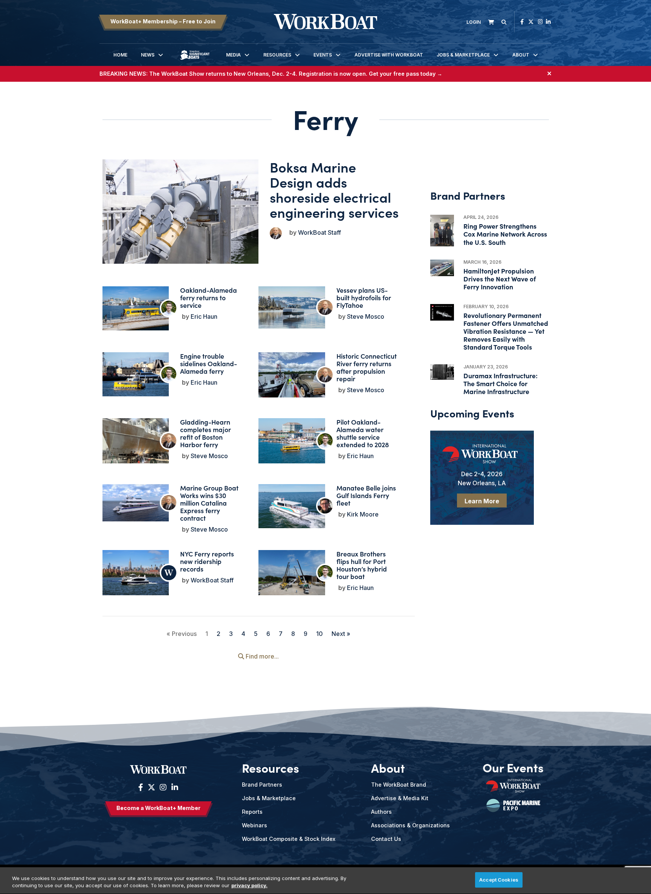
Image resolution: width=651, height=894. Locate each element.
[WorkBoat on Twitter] (530, 21)
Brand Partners (262, 784)
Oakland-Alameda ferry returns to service (208, 297)
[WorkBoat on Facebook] (522, 21)
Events (322, 55)
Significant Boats (194, 60)
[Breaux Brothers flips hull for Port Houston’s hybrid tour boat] (291, 575)
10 (319, 633)
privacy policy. (249, 886)
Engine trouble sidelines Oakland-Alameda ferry (208, 363)
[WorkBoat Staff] (168, 572)
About (520, 55)
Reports (252, 811)
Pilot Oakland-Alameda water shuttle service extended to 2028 (362, 433)
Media (233, 55)
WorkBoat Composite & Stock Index (288, 839)
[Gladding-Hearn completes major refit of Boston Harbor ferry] (135, 443)
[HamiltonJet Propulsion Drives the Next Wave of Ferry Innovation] (442, 268)
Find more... (261, 656)
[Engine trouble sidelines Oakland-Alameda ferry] (135, 374)
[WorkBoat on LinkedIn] (548, 21)
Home (120, 55)
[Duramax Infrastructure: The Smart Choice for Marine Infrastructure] (442, 372)
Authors (381, 811)
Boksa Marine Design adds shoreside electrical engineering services (334, 189)
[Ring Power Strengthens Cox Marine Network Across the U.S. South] (442, 230)
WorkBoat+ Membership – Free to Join (162, 21)
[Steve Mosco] (276, 233)
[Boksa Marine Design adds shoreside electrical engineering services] (180, 211)
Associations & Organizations (410, 825)
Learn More (482, 501)
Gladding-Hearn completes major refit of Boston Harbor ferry (205, 433)
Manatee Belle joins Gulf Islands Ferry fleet (366, 495)
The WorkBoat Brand (398, 784)
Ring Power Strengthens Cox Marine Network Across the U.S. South (505, 233)
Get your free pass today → (405, 73)
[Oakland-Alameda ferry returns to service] (135, 308)
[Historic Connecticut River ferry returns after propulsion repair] (291, 377)
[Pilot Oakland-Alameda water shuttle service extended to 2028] (291, 443)
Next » (341, 633)
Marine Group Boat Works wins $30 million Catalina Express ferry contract (209, 503)
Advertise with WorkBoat (389, 55)
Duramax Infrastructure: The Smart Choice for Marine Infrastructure (500, 383)
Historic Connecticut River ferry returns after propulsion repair (366, 367)
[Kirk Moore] (325, 505)
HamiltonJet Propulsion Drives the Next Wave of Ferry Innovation (499, 278)
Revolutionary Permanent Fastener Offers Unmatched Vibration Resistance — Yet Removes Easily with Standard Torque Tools (505, 331)
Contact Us (386, 839)
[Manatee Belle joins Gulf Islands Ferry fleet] (291, 506)
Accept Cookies (498, 880)
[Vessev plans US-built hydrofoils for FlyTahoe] (291, 307)
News (147, 55)
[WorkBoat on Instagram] (540, 21)
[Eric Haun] (168, 308)
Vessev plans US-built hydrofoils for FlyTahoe (363, 297)
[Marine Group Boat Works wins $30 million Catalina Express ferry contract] (135, 502)
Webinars (254, 825)
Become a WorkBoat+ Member (158, 808)
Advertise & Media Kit (399, 798)
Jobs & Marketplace (463, 55)
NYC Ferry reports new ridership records (207, 561)
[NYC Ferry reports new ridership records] (135, 573)
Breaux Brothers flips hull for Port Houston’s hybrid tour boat (361, 565)
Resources (277, 55)
